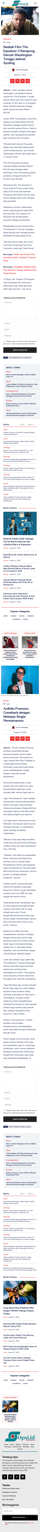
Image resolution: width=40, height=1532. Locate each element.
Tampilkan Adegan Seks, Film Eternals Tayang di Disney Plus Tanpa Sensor (20, 270)
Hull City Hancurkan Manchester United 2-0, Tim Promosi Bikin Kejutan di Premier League (19, 478)
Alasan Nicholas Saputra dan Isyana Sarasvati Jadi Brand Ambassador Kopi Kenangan (10, 655)
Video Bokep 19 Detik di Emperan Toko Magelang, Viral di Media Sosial (22, 385)
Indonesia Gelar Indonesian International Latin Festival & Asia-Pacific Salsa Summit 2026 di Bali (19, 596)
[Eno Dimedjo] (14, 70)
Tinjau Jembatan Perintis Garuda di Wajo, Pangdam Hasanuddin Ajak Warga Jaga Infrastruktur (17, 499)
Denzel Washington (15, 357)
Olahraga (6, 447)
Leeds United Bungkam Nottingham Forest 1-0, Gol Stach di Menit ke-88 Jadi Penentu (19, 460)
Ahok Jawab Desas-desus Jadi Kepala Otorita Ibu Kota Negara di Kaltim (21, 414)
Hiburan (7, 39)
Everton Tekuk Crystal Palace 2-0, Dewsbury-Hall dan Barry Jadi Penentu (19, 469)
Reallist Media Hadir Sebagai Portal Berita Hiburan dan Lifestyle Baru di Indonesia (18, 541)
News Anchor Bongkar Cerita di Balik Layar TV (21, 376)
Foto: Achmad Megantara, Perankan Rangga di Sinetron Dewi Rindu (20, 395)
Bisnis (22, 424)
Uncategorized (12, 391)
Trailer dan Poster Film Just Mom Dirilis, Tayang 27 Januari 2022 (19, 257)
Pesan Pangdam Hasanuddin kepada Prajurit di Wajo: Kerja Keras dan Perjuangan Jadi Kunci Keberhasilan (19, 488)
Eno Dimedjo (23, 70)
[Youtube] (22, 1476)
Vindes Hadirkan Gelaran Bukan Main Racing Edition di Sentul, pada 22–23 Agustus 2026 (19, 568)
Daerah (9, 401)
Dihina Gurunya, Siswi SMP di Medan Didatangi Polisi (21, 405)
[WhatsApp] (27, 81)
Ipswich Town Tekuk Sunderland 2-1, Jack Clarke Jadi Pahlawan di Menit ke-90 (18, 451)
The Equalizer (27, 357)
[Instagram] (10, 1476)
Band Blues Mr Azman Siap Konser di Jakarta (20, 555)
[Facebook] (12, 81)
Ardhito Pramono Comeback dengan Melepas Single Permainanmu (19, 433)
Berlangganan (18, 1518)
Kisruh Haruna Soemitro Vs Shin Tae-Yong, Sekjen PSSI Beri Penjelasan (30, 654)
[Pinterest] (22, 81)
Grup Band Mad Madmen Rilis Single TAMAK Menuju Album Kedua (18, 442)
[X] (17, 81)
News (8, 372)
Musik (5, 430)
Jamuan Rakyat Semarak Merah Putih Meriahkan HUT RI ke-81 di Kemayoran (17, 582)
